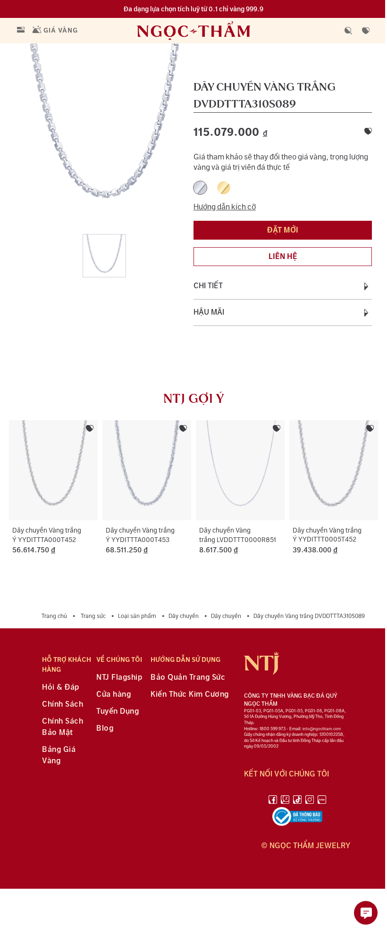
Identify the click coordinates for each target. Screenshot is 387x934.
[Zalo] (285, 801)
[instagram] (309, 801)
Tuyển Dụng (117, 711)
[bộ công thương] (297, 818)
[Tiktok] (297, 801)
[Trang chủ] (212, 30)
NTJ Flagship (119, 677)
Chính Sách (62, 704)
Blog (104, 728)
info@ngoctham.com (322, 729)
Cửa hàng (113, 694)
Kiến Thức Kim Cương (190, 694)
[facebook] (273, 801)
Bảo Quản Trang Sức (188, 677)
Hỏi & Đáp (60, 687)
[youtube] (322, 801)
